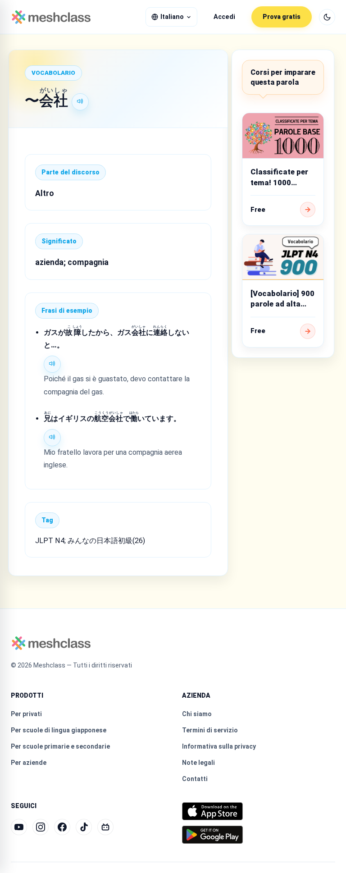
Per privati (26, 714)
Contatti (195, 778)
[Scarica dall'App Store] (212, 811)
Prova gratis (281, 16)
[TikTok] (84, 827)
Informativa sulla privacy (219, 746)
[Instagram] (40, 827)
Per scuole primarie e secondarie (60, 746)
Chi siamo (197, 714)
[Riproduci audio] (80, 101)
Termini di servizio (210, 730)
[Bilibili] (105, 827)
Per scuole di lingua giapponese (58, 730)
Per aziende (28, 762)
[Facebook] (62, 827)
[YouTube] (19, 827)
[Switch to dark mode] (327, 17)
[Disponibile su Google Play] (212, 835)
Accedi (224, 17)
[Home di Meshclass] (51, 17)
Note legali (198, 762)
